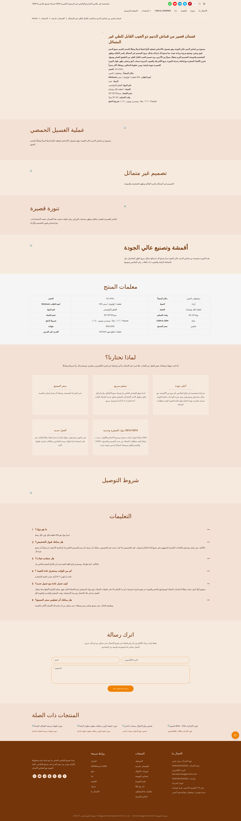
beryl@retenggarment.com (184, 774)
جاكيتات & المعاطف (143, 791)
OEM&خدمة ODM (99, 766)
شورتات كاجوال (141, 771)
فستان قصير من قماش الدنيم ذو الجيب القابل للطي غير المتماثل (94, 18)
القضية (94, 781)
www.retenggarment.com (144, 815)
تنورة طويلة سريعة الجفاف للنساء (44, 731)
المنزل (94, 761)
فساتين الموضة (141, 776)
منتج (93, 771)
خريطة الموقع (162, 815)
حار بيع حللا (140, 786)
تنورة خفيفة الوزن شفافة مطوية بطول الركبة (93, 731)
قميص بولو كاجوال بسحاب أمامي (134, 731)
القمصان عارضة (58, 18)
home (34, 18)
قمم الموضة (140, 781)
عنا (92, 776)
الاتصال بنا (95, 791)
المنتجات (44, 18)
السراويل (139, 761)
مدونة (93, 786)
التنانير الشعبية (141, 796)
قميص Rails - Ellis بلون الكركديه (180, 731)
